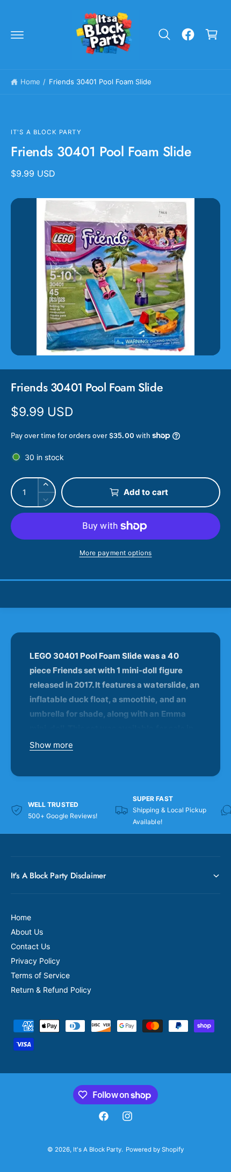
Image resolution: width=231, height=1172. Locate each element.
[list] (115, 810)
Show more (51, 745)
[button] (17, 34)
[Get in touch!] (188, 34)
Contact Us (30, 946)
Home (30, 81)
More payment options (116, 553)
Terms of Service (40, 975)
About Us (27, 931)
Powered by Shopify (155, 1149)
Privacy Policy (35, 960)
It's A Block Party (46, 132)
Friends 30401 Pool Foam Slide (100, 81)
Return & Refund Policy (51, 989)
